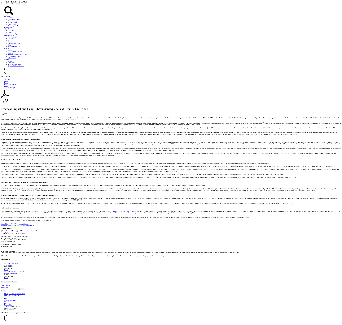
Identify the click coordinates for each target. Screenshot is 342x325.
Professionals (8, 27)
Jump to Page (4, 287)
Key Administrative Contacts (16, 66)
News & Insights (9, 35)
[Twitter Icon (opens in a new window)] (5, 73)
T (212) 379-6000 (15, 295)
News (9, 40)
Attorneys (10, 53)
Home (6, 298)
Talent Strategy (12, 24)
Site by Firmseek (9, 309)
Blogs (9, 45)
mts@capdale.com (29, 225)
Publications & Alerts (14, 43)
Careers (6, 48)
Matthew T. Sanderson (7, 225)
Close (2, 290)
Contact (6, 59)
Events (10, 42)
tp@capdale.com (23, 224)
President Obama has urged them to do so (122, 211)
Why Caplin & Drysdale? (15, 51)
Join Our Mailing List (14, 46)
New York (7, 295)
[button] (4, 104)
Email (6, 270)
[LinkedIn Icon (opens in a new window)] (5, 69)
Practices (10, 32)
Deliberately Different (14, 19)
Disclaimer (7, 303)
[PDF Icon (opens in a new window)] (5, 97)
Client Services (8, 29)
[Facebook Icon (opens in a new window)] (4, 71)
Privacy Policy (8, 305)
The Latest (11, 38)
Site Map (6, 301)
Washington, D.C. (9, 294)
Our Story (7, 16)
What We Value (12, 22)
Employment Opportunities (15, 56)
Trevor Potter (4, 224)
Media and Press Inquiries (15, 64)
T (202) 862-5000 (19, 294)
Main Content (4, 4)
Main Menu (12, 4)
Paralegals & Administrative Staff (17, 54)
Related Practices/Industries (8, 282)
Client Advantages (13, 21)
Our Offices (11, 62)
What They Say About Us (15, 26)
